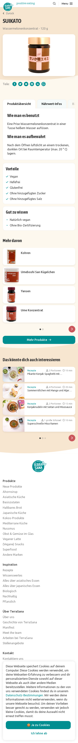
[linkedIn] (38, 84)
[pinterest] (32, 84)
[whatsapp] (43, 84)
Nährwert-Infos (52, 103)
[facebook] (14, 84)
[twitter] (20, 84)
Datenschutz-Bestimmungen (24, 695)
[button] (39, 340)
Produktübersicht (19, 103)
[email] (26, 84)
